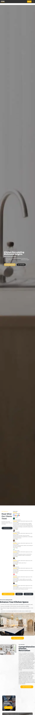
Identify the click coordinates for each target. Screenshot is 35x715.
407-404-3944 (29, 667)
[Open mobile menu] (33, 1)
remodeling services (16, 259)
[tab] (8, 594)
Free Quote (29, 1)
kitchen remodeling (19, 604)
